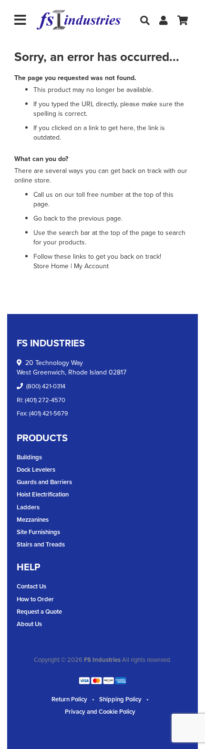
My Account (91, 266)
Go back (45, 218)
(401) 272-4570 (45, 400)
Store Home (51, 266)
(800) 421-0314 (45, 386)
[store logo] (79, 20)
